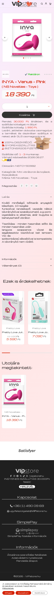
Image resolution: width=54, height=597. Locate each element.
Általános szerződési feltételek (27, 554)
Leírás (6, 196)
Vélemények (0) (11, 265)
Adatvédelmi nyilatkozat (27, 557)
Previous (5, 37)
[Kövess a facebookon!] (11, 475)
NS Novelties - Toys (24, 177)
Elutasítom (23, 593)
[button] (21, 294)
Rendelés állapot (27, 560)
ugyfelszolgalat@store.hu (28, 510)
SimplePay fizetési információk (27, 535)
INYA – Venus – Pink (15, 415)
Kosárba (25, 114)
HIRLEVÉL (27, 486)
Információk (9, 259)
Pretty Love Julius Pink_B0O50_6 (24, 332)
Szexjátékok (10, 174)
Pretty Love (13, 328)
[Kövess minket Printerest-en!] (17, 475)
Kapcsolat (27, 497)
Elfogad (8, 593)
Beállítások (40, 593)
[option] (27, 450)
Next (49, 37)
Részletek (8, 588)
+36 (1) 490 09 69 (28, 505)
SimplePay (27, 522)
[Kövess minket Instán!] (14, 475)
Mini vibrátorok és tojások (33, 171)
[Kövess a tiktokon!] (24, 475)
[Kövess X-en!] (21, 475)
